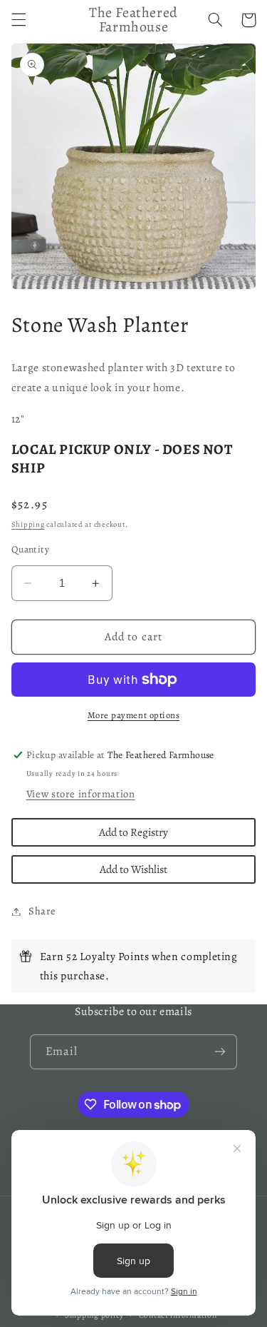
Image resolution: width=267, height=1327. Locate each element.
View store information (80, 794)
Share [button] (42, 911)
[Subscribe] (220, 1051)
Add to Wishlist (133, 869)
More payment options (134, 715)
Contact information (178, 1315)
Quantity (30, 549)
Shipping (28, 524)
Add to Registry (133, 831)
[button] (18, 20)
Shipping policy (94, 1315)
